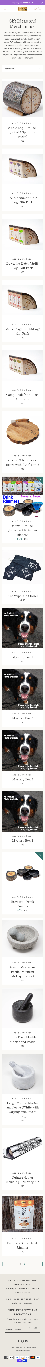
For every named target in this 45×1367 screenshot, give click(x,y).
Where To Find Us (22, 1299)
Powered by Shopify (22, 1350)
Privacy (35, 1289)
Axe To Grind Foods (29, 1347)
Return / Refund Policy (17, 1289)
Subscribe (32, 1328)
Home (8, 1299)
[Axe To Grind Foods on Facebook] (18, 1341)
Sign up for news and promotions (22, 1312)
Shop (36, 1299)
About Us (16, 1303)
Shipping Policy (22, 1293)
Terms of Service (22, 1285)
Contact (28, 1303)
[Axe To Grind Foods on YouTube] (26, 1341)
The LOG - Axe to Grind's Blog (22, 1281)
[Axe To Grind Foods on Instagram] (22, 1341)
